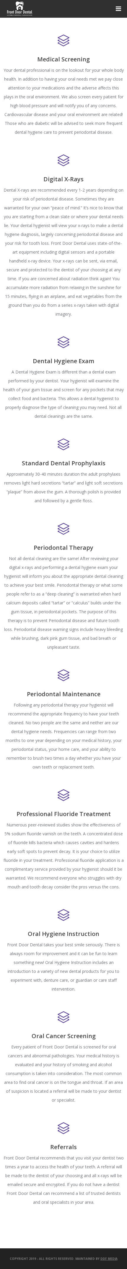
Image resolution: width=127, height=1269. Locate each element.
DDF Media (109, 1259)
